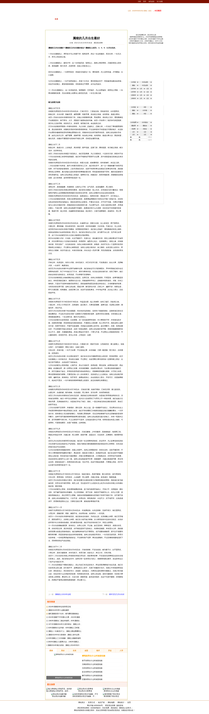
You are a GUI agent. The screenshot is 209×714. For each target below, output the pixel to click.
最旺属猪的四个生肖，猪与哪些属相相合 (63, 614)
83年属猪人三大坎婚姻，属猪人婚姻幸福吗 (64, 638)
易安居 (56, 32)
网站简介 (81, 702)
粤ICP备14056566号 (95, 705)
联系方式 (91, 702)
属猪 (68, 32)
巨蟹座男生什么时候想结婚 (92, 679)
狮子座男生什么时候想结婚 (92, 676)
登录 (144, 1)
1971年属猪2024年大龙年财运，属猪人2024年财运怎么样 (70, 624)
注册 (139, 1)
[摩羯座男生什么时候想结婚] (63, 654)
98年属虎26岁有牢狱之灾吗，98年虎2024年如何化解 (146, 43)
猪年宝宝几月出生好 (116, 594)
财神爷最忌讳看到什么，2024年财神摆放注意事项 (146, 37)
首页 (129, 702)
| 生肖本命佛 (158, 27)
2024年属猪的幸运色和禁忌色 (59, 607)
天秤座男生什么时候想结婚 (92, 668)
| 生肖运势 (139, 27)
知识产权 (101, 702)
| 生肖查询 (148, 27)
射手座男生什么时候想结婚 (92, 661)
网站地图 (111, 702)
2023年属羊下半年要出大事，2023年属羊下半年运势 (146, 39)
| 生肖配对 (120, 27)
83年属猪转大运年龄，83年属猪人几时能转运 (65, 628)
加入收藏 (160, 1)
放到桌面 (151, 1)
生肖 (63, 32)
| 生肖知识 (129, 27)
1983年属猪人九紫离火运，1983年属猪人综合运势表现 (68, 642)
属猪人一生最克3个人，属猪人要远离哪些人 (65, 631)
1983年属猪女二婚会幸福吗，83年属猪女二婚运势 (67, 621)
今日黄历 (158, 11)
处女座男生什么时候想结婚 (92, 672)
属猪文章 (76, 32)
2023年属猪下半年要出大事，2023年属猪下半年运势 (68, 617)
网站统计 (121, 702)
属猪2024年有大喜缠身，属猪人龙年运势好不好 (66, 635)
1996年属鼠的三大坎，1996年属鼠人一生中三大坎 (146, 41)
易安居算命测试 (83, 708)
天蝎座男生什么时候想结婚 (92, 664)
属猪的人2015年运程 (63, 594)
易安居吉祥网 (98, 43)
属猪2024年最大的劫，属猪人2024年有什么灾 (65, 645)
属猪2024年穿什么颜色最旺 (58, 610)
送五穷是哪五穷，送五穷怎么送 (146, 35)
